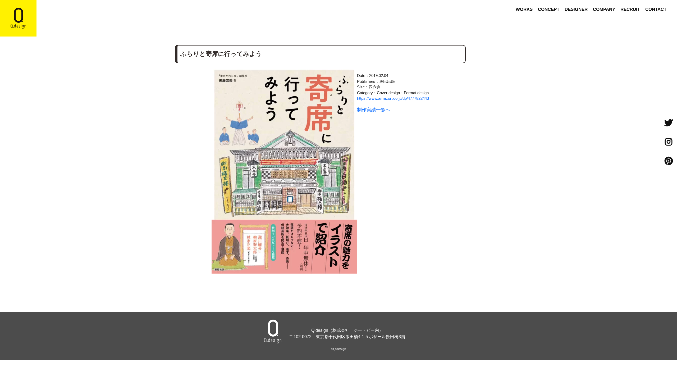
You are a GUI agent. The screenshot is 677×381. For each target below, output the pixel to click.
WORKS (524, 9)
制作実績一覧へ (373, 109)
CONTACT (655, 9)
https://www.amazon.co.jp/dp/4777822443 (393, 98)
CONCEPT (548, 9)
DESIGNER (576, 9)
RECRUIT (630, 9)
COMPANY (604, 9)
